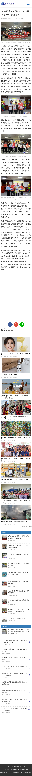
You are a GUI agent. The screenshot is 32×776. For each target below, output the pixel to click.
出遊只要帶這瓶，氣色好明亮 (9, 374)
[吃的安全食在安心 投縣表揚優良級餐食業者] (10, 324)
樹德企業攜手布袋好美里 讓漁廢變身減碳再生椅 (15, 479)
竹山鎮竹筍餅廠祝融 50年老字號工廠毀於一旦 (14, 521)
